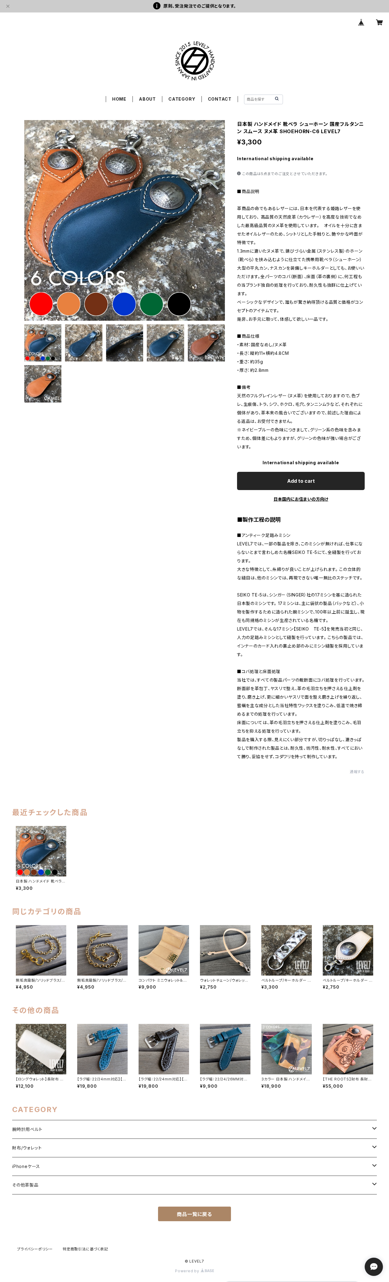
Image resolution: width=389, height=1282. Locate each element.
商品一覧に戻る (194, 1214)
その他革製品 (25, 1184)
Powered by (188, 1271)
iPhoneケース (26, 1166)
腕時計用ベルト (27, 1129)
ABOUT (147, 99)
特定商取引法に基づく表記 (85, 1249)
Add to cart (301, 481)
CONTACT (220, 99)
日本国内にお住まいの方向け (301, 499)
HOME (119, 99)
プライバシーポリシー (35, 1249)
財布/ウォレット (27, 1147)
